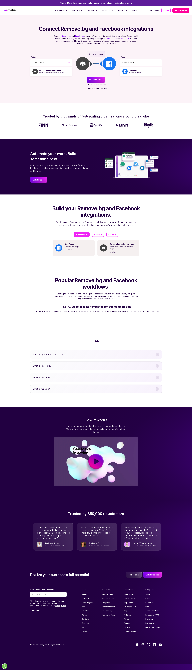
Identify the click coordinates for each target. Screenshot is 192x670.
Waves (84, 631)
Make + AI (85, 598)
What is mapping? (41, 389)
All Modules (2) (82, 234)
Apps (84, 607)
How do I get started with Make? (48, 354)
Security (127, 627)
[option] (51, 71)
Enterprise (85, 623)
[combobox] (32, 62)
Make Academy (129, 594)
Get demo (85, 619)
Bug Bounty (149, 623)
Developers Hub (130, 607)
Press (147, 607)
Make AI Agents (87, 603)
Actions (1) (98, 234)
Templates (106, 603)
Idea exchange (107, 611)
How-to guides (107, 594)
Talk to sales (154, 10)
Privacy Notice (60, 606)
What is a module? (41, 377)
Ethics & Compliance (152, 627)
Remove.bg (66, 36)
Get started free (180, 10)
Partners (127, 623)
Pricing (134, 10)
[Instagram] (142, 644)
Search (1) (112, 234)
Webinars (127, 615)
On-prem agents (130, 631)
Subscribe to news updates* (42, 589)
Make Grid (85, 611)
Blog (125, 611)
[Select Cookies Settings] (4, 666)
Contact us (149, 603)
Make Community (130, 598)
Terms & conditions (152, 611)
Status (84, 627)
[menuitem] (61, 10)
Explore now (126, 3)
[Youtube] (160, 644)
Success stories (108, 598)
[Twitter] (148, 644)
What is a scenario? (42, 366)
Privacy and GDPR (152, 615)
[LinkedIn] (154, 644)
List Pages (133, 70)
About (147, 594)
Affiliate (126, 619)
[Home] (10, 10)
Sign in (166, 10)
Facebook (79, 36)
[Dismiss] (188, 3)
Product (85, 594)
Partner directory (108, 607)
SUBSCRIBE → (36, 611)
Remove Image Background (50, 70)
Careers (148, 598)
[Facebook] (137, 644)
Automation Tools (108, 615)
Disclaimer (149, 619)
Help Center (128, 603)
